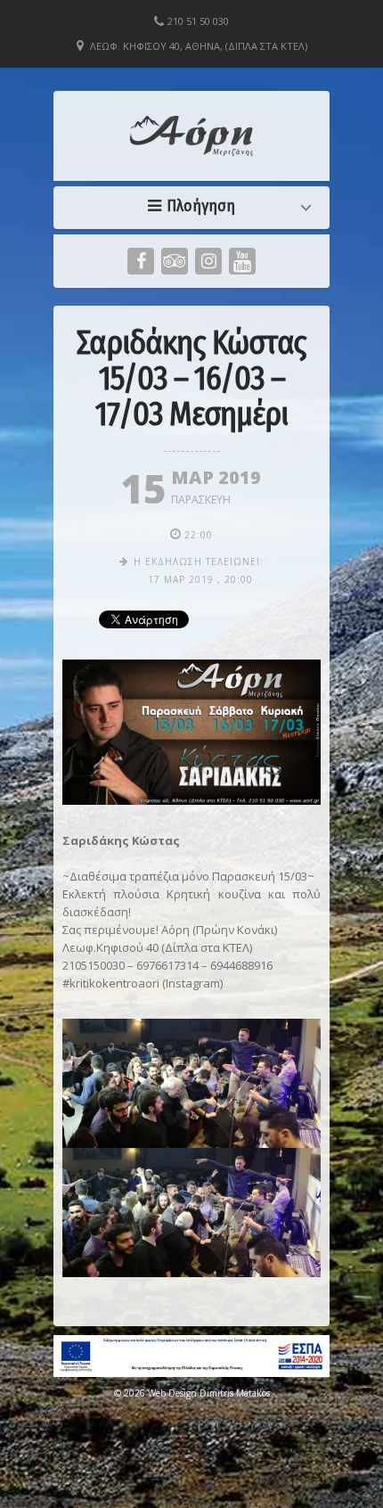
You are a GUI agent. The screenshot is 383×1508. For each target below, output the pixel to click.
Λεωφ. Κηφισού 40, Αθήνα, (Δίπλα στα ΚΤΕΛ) (198, 46)
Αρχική (196, 206)
